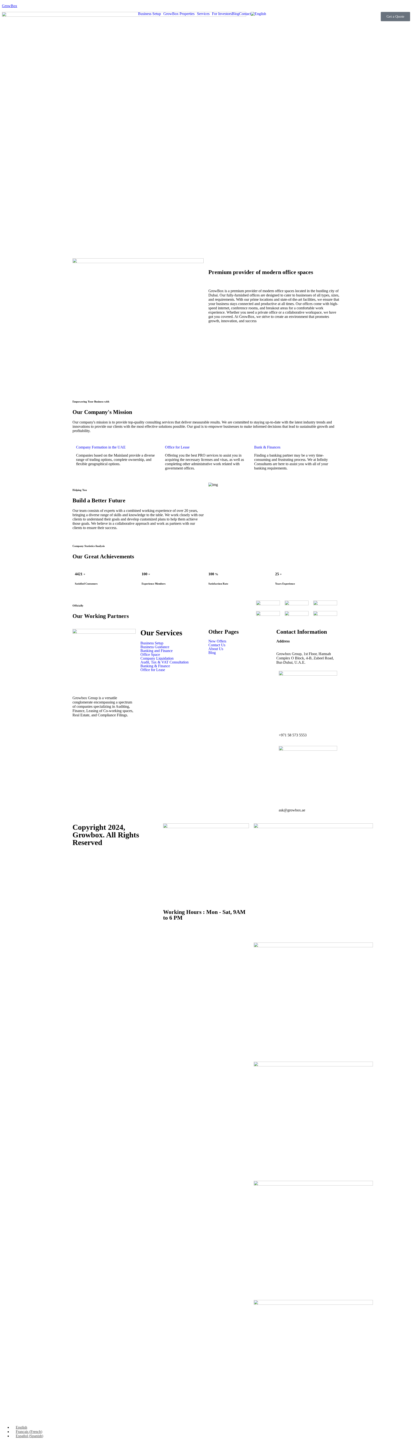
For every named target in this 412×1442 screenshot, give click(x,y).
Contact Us (216, 645)
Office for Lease (177, 447)
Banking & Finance (155, 666)
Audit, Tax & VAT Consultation (164, 662)
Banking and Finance (156, 651)
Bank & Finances (267, 447)
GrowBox (9, 6)
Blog (235, 14)
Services (203, 14)
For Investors (222, 14)
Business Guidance (154, 647)
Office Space (150, 655)
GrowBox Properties (179, 14)
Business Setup (149, 14)
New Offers (217, 641)
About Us (215, 649)
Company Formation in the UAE (101, 447)
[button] (150, 14)
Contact (245, 14)
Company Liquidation (157, 658)
